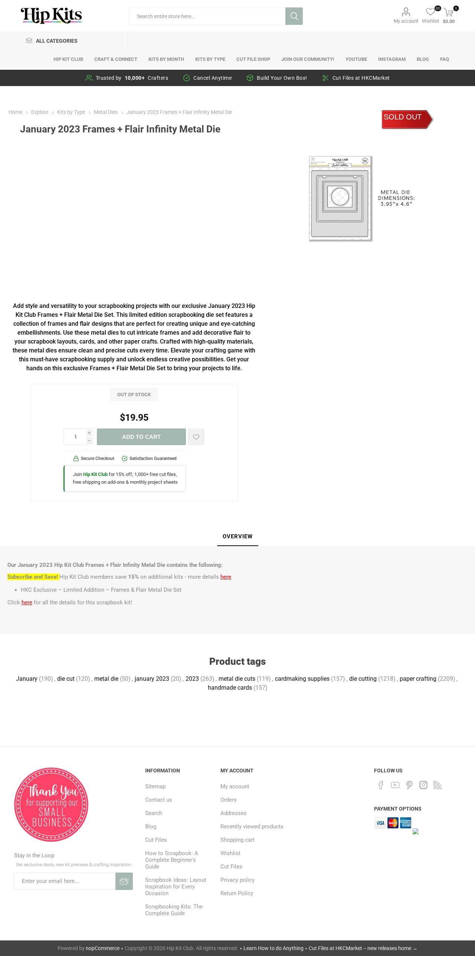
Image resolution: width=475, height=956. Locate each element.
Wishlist (230, 853)
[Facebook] (381, 785)
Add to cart (141, 437)
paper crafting (418, 678)
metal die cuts (237, 678)
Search (294, 16)
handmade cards (230, 687)
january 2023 (152, 678)
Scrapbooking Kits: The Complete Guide (174, 910)
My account (406, 21)
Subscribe (124, 881)
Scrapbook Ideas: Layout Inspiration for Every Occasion (175, 887)
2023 (192, 678)
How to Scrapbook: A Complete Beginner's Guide (171, 860)
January (26, 678)
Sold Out (403, 117)
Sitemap (155, 786)
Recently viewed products (252, 826)
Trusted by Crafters (132, 78)
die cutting (363, 678)
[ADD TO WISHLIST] (196, 436)
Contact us (158, 799)
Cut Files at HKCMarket (361, 78)
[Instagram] (423, 785)
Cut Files (156, 840)
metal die (106, 678)
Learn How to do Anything (273, 948)
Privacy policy (237, 880)
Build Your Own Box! (282, 78)
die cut (66, 678)
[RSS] (437, 785)
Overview (238, 536)
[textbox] (207, 16)
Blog (150, 826)
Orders (228, 799)
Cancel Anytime (212, 78)
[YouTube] (395, 785)
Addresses (233, 813)
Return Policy (236, 893)
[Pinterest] (409, 785)
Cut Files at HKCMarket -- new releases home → (363, 948)
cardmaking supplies (302, 678)
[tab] (237, 537)
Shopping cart (237, 840)
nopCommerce (102, 948)
